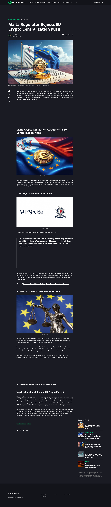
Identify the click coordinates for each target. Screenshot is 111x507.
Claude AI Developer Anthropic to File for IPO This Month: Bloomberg (93, 436)
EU (28, 423)
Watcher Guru (13, 494)
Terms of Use (67, 494)
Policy (18, 19)
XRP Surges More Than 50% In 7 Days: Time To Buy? (92, 426)
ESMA (44, 93)
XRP (86, 423)
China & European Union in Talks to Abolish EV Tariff (39, 384)
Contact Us (43, 494)
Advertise (54, 494)
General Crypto (12, 19)
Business (87, 432)
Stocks (91, 432)
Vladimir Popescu (16, 35)
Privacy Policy (44, 496)
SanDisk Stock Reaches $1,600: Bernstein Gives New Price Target (92, 465)
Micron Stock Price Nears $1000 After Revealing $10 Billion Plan (93, 455)
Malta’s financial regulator (24, 91)
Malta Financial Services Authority (59, 93)
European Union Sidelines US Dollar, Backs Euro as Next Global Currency (46, 284)
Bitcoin (87, 442)
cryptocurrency (21, 423)
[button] (97, 2)
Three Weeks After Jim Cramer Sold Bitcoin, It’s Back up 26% (93, 446)
